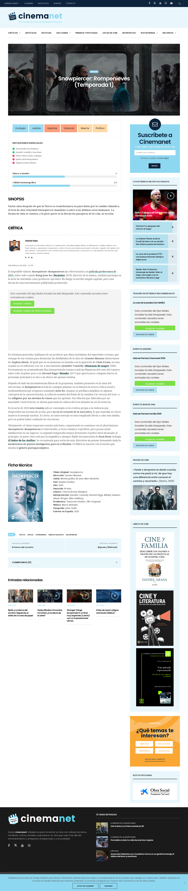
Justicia (36, 128)
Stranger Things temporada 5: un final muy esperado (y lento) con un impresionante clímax (78, 615)
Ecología (20, 128)
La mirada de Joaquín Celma (123, 823)
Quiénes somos (11, 3)
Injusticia (52, 128)
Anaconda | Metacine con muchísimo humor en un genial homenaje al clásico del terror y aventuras (142, 855)
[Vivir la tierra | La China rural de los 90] (102, 827)
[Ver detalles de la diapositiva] (155, 791)
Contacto (70, 3)
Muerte (85, 128)
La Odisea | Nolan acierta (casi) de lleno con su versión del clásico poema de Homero (150, 241)
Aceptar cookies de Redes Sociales (32, 310)
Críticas (13, 32)
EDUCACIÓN (164, 743)
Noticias (46, 32)
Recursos (168, 32)
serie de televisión (56, 535)
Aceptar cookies (22, 303)
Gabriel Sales (31, 240)
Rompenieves (41, 535)
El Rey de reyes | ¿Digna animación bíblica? (107, 611)
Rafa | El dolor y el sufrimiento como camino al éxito (154, 214)
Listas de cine (110, 32)
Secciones (62, 32)
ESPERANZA (144, 750)
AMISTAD (144, 743)
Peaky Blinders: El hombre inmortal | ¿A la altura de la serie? (49, 613)
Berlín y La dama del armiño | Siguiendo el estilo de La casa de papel (20, 613)
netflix (30, 535)
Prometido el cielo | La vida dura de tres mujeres (132, 840)
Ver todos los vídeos (145, 334)
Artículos (31, 32)
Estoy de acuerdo (85, 886)
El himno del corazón (22, 547)
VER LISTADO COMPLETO (155, 759)
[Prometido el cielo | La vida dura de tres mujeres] (102, 841)
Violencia (69, 128)
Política (100, 128)
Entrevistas (129, 32)
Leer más (108, 886)
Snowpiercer (71, 535)
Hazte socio (43, 3)
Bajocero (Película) (107, 547)
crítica (22, 535)
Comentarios (21, 562)
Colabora (28, 3)
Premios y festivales (86, 32)
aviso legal (164, 158)
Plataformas (148, 32)
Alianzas (57, 3)
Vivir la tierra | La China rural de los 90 (127, 826)
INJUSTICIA (164, 750)
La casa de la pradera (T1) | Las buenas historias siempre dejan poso (149, 257)
